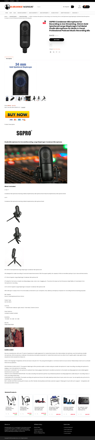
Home (6, 12)
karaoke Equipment (22, 12)
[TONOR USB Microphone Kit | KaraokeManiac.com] (11, 401)
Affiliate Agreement (38, 431)
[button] (45, 21)
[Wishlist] (79, 6)
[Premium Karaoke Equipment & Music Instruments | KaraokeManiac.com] (19, 4)
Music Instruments (44, 12)
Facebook (6, 0)
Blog (15, 12)
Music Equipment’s (33, 12)
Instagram (12, 0)
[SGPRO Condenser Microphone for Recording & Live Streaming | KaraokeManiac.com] (25, 37)
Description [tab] (9, 58)
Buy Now (56, 39)
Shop (11, 12)
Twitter (17, 0)
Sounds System (54, 12)
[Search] (72, 7)
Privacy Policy (37, 427)
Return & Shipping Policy (39, 433)
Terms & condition (38, 429)
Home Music (75, 12)
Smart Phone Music (65, 12)
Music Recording (23, 16)
